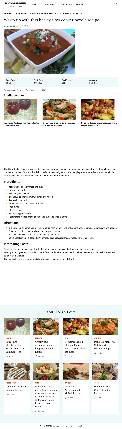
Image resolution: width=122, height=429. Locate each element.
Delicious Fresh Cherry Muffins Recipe (102, 390)
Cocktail (9, 338)
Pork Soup (21, 13)
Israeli (68, 383)
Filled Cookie (12, 383)
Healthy (68, 338)
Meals (34, 4)
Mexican (97, 338)
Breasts (38, 338)
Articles (80, 4)
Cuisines (65, 4)
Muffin (97, 383)
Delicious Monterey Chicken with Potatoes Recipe (104, 345)
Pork (37, 383)
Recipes (7, 13)
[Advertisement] (61, 147)
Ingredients (49, 4)
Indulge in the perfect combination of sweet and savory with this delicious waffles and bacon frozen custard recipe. (46, 396)
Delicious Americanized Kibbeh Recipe (72, 390)
